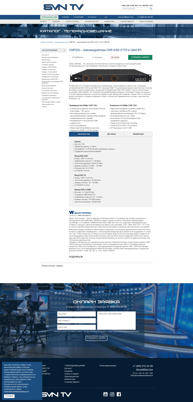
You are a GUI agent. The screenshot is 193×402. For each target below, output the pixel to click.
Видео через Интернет (49, 62)
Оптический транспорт (49, 90)
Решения (56, 21)
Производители (92, 21)
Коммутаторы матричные (50, 74)
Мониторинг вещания (49, 86)
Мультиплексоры (47, 88)
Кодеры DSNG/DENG (49, 67)
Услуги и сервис (72, 21)
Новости (44, 368)
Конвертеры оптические (50, 77)
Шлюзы (44, 107)
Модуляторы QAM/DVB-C (50, 79)
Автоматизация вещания (50, 57)
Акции (43, 371)
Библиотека (109, 21)
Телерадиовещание (49, 17)
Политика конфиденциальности (142, 375)
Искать (151, 9)
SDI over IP (45, 55)
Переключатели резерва (50, 93)
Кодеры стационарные (49, 72)
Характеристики (84, 134)
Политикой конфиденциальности (126, 331)
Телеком (65, 17)
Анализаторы (46, 60)
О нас (43, 366)
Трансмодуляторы (48, 104)
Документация (138, 134)
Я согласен (9, 396)
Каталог (43, 21)
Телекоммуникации (107, 366)
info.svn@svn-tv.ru (125, 17)
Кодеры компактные (48, 69)
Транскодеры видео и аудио (51, 102)
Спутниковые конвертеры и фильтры (51, 98)
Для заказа (111, 134)
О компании (78, 17)
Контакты (92, 17)
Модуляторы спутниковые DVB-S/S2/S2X (52, 82)
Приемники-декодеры (49, 95)
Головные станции (48, 64)
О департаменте (127, 21)
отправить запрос (140, 57)
